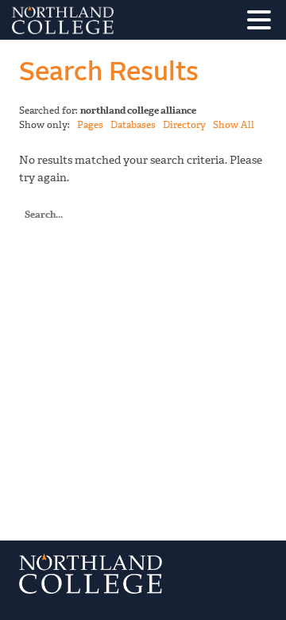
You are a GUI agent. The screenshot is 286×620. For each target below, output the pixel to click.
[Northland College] (107, 20)
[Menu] (263, 22)
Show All (233, 124)
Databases (133, 124)
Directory (184, 124)
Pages (90, 124)
